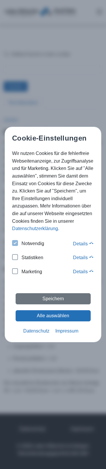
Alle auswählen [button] (53, 315)
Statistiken (32, 257)
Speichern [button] (53, 298)
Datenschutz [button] (36, 330)
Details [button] (81, 243)
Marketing (31, 271)
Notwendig (32, 243)
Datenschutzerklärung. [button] (35, 228)
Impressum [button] (66, 330)
